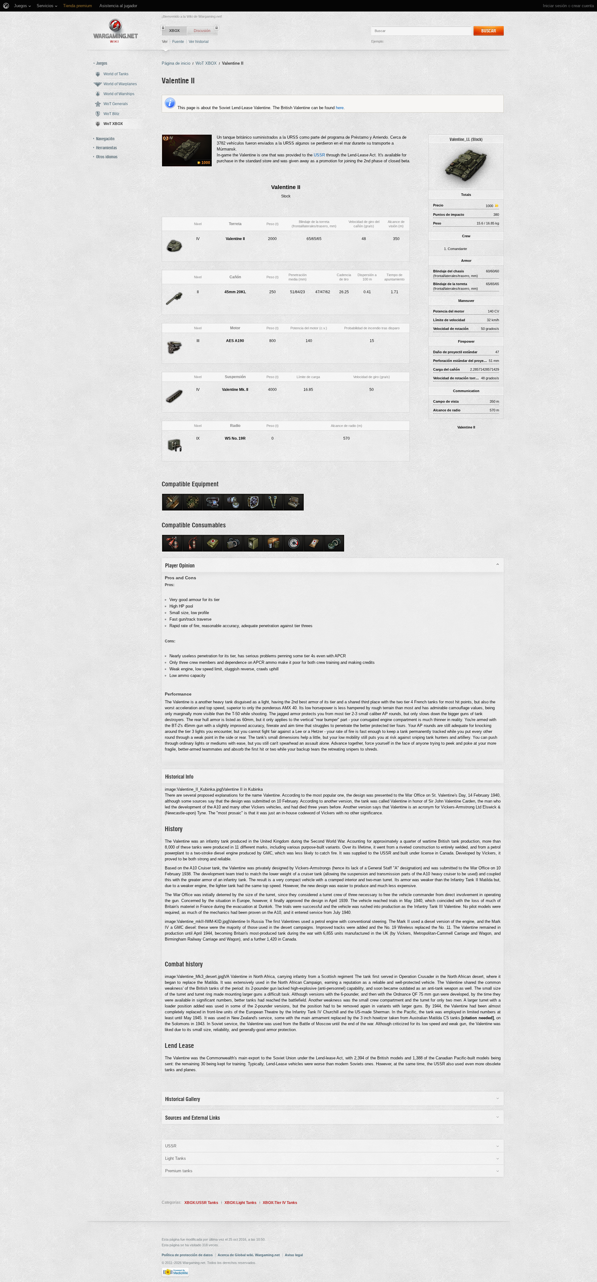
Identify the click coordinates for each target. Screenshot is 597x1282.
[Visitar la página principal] (115, 31)
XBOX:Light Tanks (240, 1203)
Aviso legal (294, 1255)
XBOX (174, 31)
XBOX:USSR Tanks (201, 1203)
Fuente (178, 41)
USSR (319, 155)
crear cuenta (583, 5)
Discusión (202, 31)
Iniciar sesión (555, 5)
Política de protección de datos (187, 1255)
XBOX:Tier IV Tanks (280, 1203)
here (340, 107)
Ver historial (199, 41)
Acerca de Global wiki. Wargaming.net (249, 1255)
